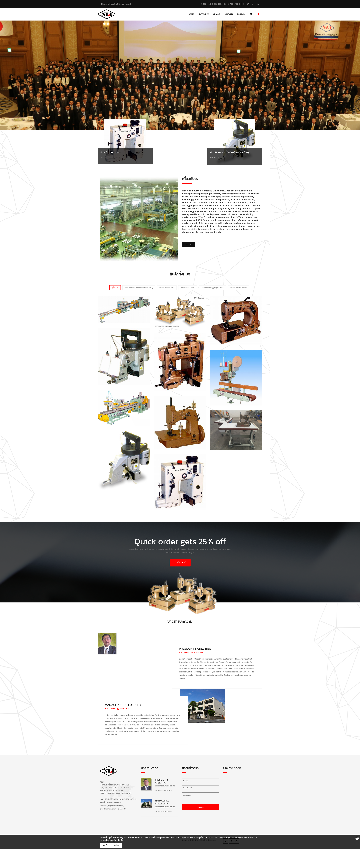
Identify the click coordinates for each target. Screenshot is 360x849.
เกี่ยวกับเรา (228, 14)
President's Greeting (195, 648)
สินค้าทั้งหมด (203, 14)
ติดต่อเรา (241, 14)
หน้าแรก (191, 14)
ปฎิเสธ (116, 845)
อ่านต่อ (189, 244)
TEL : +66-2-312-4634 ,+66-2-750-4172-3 (221, 4)
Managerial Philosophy (123, 705)
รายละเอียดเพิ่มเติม (115, 840)
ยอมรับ (105, 845)
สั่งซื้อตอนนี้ (180, 562)
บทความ (216, 14)
